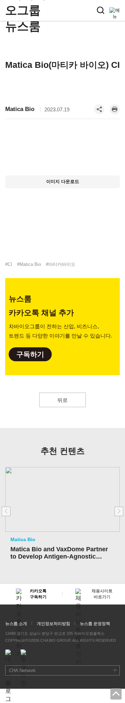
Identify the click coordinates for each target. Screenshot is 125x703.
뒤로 (62, 400)
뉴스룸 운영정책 (95, 623)
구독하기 (30, 354)
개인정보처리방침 (53, 623)
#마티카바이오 (60, 264)
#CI (8, 264)
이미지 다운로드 (62, 181)
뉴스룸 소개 (16, 623)
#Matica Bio (29, 264)
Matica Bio (19, 109)
